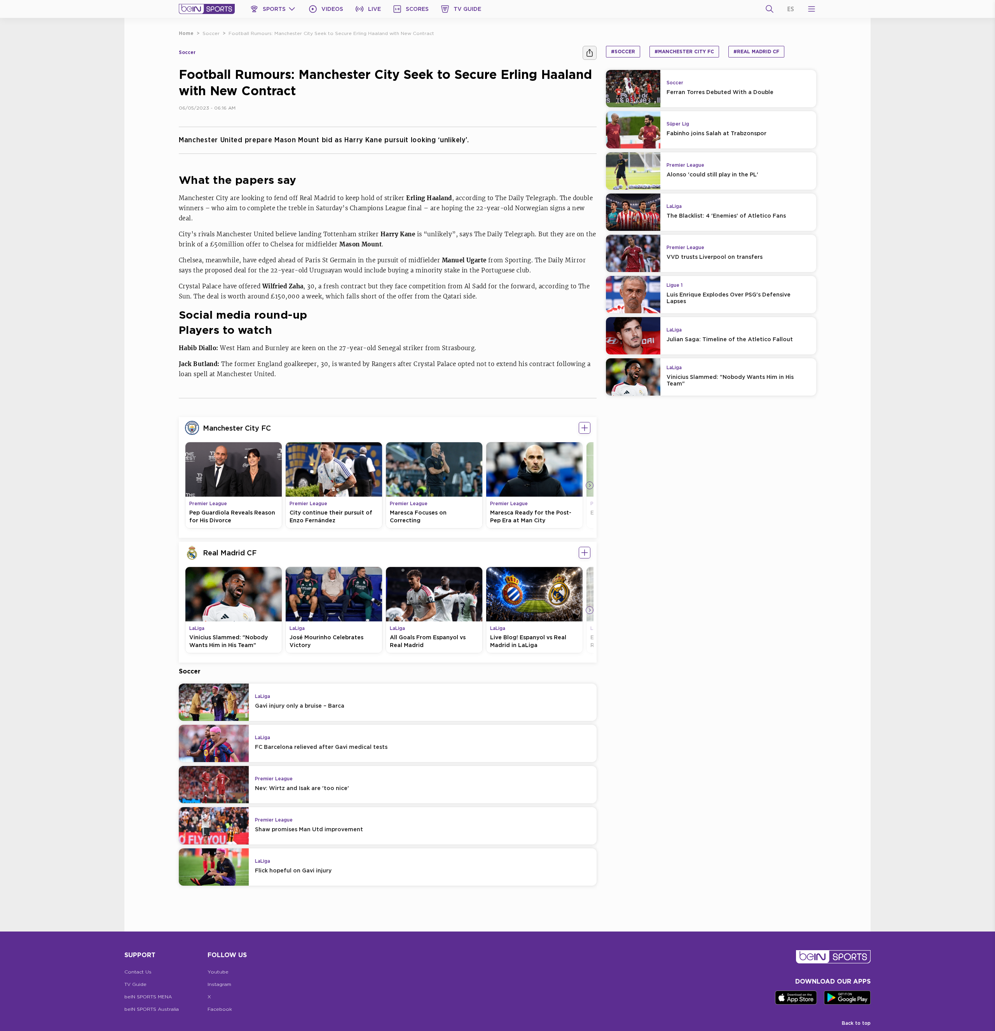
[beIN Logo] (207, 9)
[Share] (590, 53)
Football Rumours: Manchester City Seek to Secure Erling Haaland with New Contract (331, 33)
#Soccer (623, 51)
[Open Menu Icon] (811, 9)
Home (186, 33)
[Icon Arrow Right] (590, 485)
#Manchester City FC (684, 51)
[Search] (769, 9)
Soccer (211, 33)
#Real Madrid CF (756, 51)
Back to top (856, 1023)
